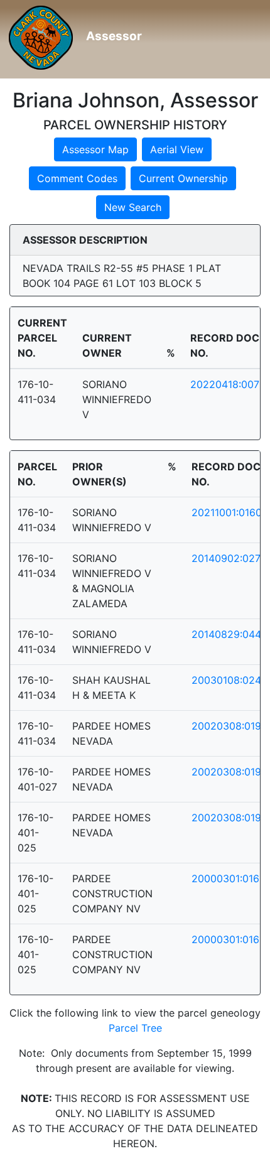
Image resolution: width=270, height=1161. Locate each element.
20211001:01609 (230, 512)
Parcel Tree (135, 1028)
